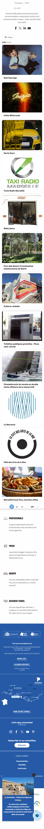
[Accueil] (14, 8)
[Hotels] (16, 8)
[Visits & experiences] (20, 8)
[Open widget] (37, 815)
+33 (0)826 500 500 (21, 664)
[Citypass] (18, 8)
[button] (28, 8)
